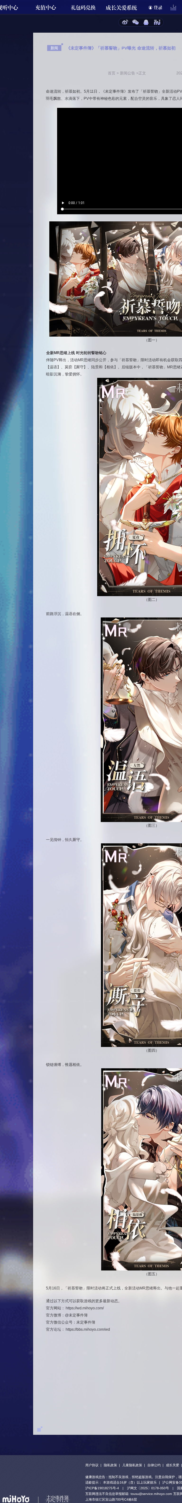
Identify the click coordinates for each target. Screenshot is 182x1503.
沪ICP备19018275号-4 (102, 1488)
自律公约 (154, 1465)
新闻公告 (127, 73)
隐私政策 (110, 1465)
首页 (111, 73)
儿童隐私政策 (132, 1465)
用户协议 (92, 1465)
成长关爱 (172, 1465)
